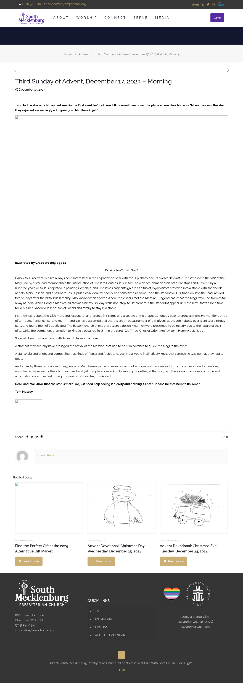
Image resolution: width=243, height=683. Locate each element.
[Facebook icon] (119, 670)
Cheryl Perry (46, 455)
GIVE (217, 17)
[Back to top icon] (121, 655)
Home (67, 54)
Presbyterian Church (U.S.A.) (194, 621)
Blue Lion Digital (181, 663)
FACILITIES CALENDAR (109, 635)
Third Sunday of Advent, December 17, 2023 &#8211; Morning (138, 54)
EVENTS (198, 4)
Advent (84, 54)
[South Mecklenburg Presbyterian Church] (31, 18)
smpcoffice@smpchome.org (66, 4)
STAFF (97, 611)
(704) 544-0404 (32, 4)
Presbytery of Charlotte (194, 626)
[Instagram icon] (123, 670)
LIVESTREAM (102, 619)
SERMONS (100, 627)
